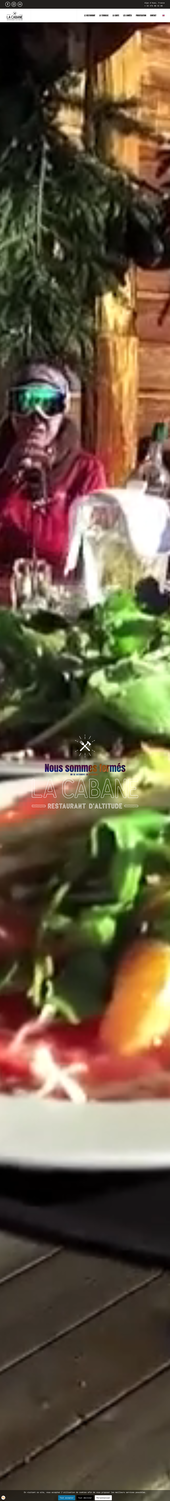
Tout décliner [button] (85, 1497)
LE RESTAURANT (89, 15)
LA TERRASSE (104, 15)
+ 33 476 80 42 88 (153, 6)
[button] (3, 1498)
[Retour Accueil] (15, 15)
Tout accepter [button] (67, 1497)
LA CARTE (115, 15)
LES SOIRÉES (127, 15)
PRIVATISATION (141, 15)
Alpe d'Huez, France (154, 3)
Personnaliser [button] (103, 1497)
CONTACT (153, 15)
